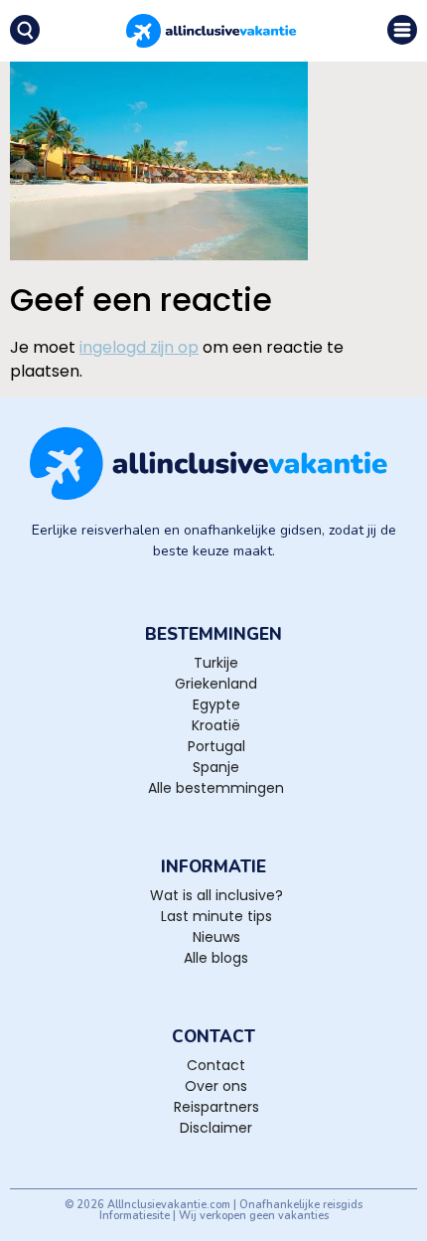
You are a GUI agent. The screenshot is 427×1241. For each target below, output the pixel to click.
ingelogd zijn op (139, 347)
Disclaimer (216, 1128)
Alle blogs (216, 958)
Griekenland (216, 684)
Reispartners (216, 1107)
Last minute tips (216, 916)
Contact (216, 1065)
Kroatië (216, 725)
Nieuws (216, 937)
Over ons (216, 1086)
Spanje (216, 767)
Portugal (216, 746)
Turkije (216, 663)
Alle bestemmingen (216, 788)
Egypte (216, 704)
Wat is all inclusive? (216, 895)
